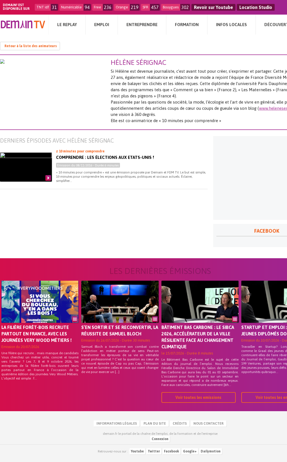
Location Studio (255, 7)
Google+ (190, 451)
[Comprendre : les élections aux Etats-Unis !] (26, 167)
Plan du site (155, 424)
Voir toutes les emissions (198, 397)
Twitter (154, 451)
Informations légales (116, 424)
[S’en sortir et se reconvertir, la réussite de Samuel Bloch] (119, 310)
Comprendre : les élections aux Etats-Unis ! (105, 157)
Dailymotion (211, 451)
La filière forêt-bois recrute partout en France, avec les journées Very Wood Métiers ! (36, 334)
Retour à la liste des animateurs (30, 46)
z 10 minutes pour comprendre (80, 151)
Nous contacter (208, 424)
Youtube (137, 451)
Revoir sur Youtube (213, 7)
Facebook (171, 451)
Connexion (160, 439)
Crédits (180, 424)
